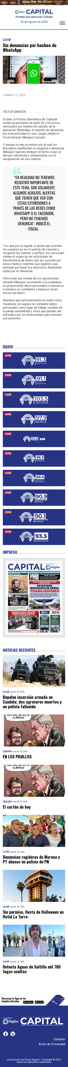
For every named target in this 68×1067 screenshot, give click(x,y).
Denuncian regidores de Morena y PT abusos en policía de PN (31, 859)
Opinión (7, 751)
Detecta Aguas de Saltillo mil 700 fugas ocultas (32, 969)
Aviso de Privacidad (52, 1044)
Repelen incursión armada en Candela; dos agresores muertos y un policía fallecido (32, 702)
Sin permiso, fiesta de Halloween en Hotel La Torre (33, 914)
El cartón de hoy (17, 806)
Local (7, 39)
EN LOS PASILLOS (17, 756)
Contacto (59, 1039)
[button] (62, 24)
